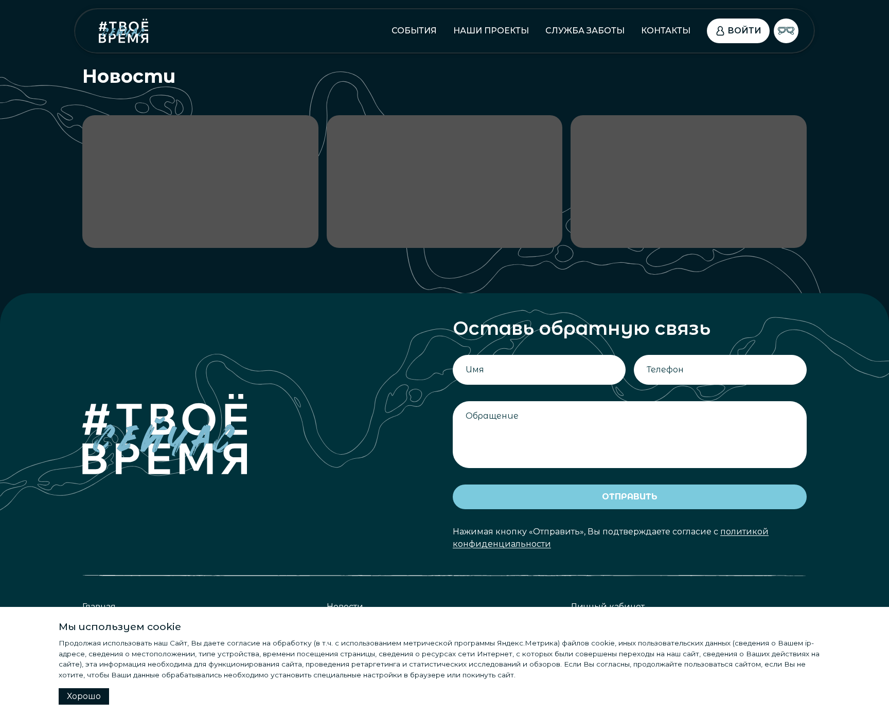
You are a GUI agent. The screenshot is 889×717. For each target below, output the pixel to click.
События (414, 30)
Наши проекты (491, 30)
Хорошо (84, 696)
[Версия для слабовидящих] (786, 31)
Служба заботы (585, 30)
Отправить (629, 496)
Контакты (665, 30)
